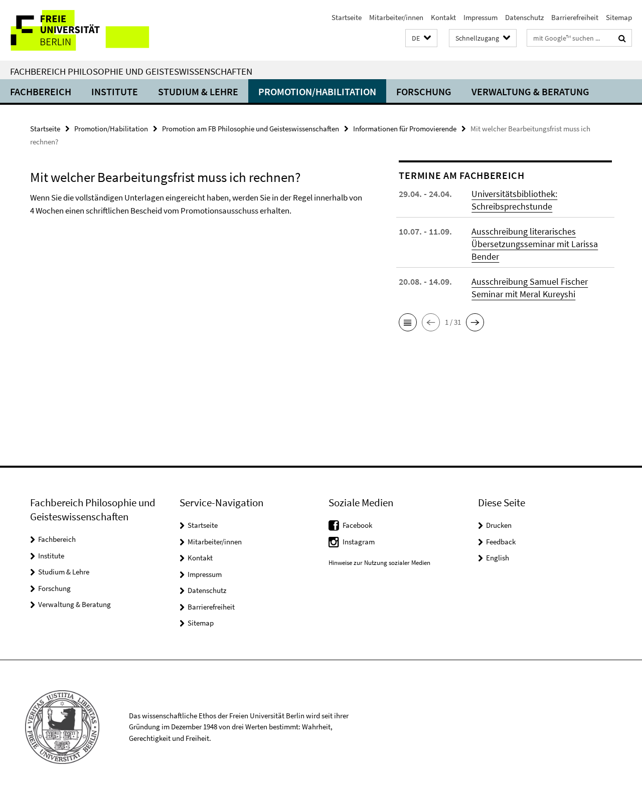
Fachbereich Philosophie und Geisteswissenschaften (131, 71)
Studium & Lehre (198, 91)
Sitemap (619, 17)
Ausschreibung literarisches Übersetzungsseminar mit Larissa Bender (534, 244)
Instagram (359, 541)
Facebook (357, 525)
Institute (114, 91)
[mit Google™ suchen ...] (622, 38)
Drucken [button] (499, 525)
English (497, 557)
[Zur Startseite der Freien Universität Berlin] (84, 30)
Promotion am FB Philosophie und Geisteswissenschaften (250, 128)
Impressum (480, 17)
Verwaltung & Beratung (530, 91)
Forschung (423, 91)
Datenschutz (524, 17)
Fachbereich (40, 91)
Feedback (501, 541)
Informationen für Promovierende (404, 128)
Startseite (347, 17)
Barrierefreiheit (574, 17)
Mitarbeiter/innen (396, 17)
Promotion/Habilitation (317, 91)
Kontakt (443, 17)
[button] (421, 38)
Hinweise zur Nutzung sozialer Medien (379, 562)
